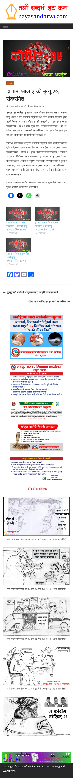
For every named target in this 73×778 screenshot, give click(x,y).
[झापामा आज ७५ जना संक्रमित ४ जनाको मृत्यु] (18, 214)
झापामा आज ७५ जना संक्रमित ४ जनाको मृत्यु (16, 224)
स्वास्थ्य (10, 83)
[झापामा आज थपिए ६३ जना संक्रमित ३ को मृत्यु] (47, 214)
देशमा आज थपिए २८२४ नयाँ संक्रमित (47, 301)
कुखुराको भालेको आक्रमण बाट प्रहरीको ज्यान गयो (32, 292)
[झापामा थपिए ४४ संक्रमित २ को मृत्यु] (18, 245)
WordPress (9, 771)
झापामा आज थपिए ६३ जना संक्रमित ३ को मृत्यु (46, 224)
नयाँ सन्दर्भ (28, 766)
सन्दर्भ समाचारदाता (37, 106)
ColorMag (54, 766)
